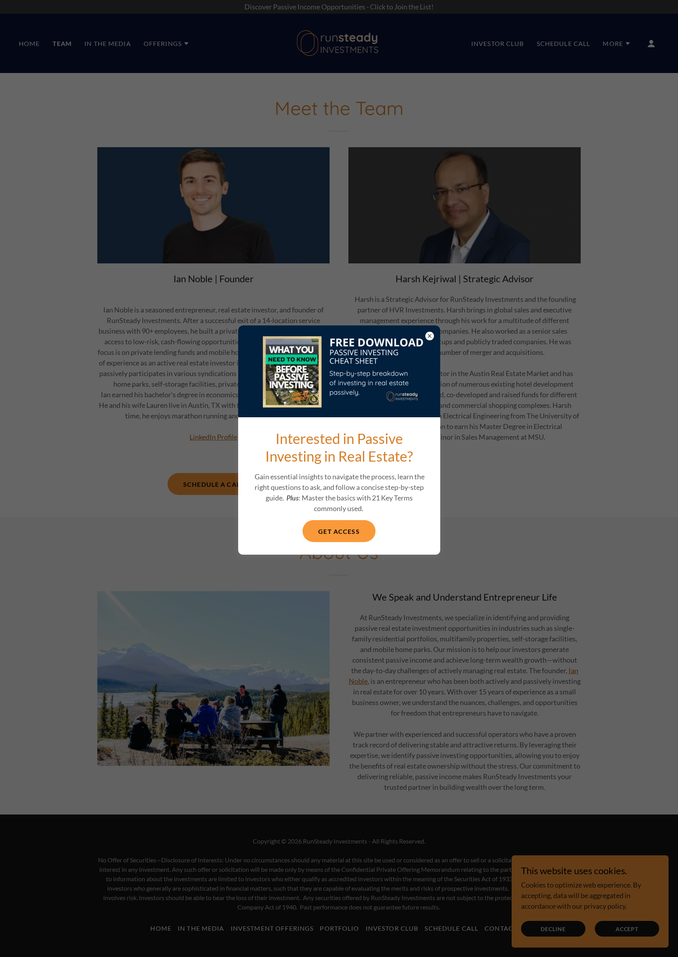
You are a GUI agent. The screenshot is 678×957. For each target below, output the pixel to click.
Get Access (338, 531)
